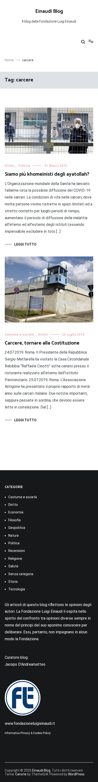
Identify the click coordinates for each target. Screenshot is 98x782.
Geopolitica (16, 528)
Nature (13, 535)
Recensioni (16, 551)
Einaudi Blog (49, 11)
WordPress (76, 774)
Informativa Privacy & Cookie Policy (28, 733)
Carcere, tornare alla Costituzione (42, 343)
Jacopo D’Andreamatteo (25, 664)
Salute (13, 566)
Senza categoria (20, 574)
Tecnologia (16, 589)
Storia (13, 581)
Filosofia (14, 520)
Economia (15, 512)
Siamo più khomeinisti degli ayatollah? (47, 174)
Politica (24, 165)
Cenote (20, 774)
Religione (15, 558)
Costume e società (19, 334)
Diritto (9, 165)
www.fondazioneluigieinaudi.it (30, 723)
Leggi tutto (25, 244)
